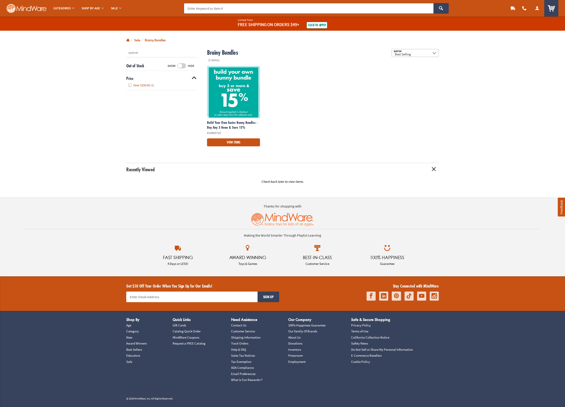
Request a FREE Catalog (189, 343)
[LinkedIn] (383, 296)
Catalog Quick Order (187, 331)
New (129, 337)
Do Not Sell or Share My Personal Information (382, 349)
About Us (294, 337)
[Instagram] (434, 296)
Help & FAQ (238, 349)
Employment (297, 362)
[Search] (441, 8)
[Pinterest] (396, 296)
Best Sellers (134, 349)
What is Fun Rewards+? (246, 380)
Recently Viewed (140, 169)
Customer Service (243, 331)
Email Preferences (243, 374)
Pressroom (295, 355)
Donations (295, 343)
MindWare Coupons (186, 337)
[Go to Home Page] (128, 40)
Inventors (294, 349)
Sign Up (268, 297)
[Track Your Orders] (513, 8)
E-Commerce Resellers (366, 355)
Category (132, 331)
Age (128, 325)
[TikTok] (409, 296)
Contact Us (238, 325)
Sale (129, 362)
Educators (133, 355)
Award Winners (136, 343)
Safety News (359, 343)
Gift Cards (179, 325)
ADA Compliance (242, 368)
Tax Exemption (241, 362)
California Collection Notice (370, 337)
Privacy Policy (361, 325)
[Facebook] (371, 296)
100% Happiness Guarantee (307, 325)
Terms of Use (359, 331)
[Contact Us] (524, 8)
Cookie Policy (360, 362)
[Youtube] (421, 296)
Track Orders (239, 343)
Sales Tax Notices (243, 355)
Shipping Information (245, 337)
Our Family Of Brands (302, 331)
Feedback (561, 207)
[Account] (537, 8)
